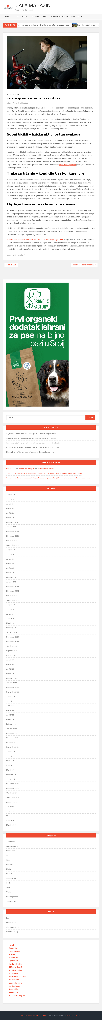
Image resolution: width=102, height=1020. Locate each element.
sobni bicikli (11, 255)
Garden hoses (14, 986)
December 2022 (12, 687)
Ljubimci (9, 864)
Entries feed (11, 922)
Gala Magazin (33, 5)
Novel (11, 945)
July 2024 (10, 609)
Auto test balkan (15, 970)
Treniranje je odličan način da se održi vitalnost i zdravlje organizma (35, 239)
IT (7, 855)
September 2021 (12, 747)
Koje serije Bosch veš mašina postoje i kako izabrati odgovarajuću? (31, 434)
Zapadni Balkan (24, 469)
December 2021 (12, 733)
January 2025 (11, 582)
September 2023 (12, 651)
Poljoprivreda (11, 878)
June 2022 (10, 706)
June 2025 (10, 559)
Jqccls (32, 469)
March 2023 (11, 673)
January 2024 (11, 632)
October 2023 (11, 646)
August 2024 (11, 605)
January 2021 (11, 779)
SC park (12, 954)
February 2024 (12, 628)
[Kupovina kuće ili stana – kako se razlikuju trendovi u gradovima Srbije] (66, 25)
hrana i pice (10, 851)
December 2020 (12, 784)
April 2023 (10, 669)
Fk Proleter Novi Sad (17, 976)
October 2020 (11, 793)
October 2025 (11, 540)
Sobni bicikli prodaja (67, 164)
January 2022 (11, 729)
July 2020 (10, 807)
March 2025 (11, 573)
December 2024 (12, 586)
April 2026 (10, 513)
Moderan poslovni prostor (83, 265)
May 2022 (10, 710)
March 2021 (11, 770)
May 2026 (10, 508)
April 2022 (10, 715)
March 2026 (11, 518)
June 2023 (10, 660)
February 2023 (12, 678)
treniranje (22, 255)
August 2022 (11, 696)
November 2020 (12, 788)
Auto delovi (77, 16)
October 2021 (11, 742)
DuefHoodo (10, 469)
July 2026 (10, 499)
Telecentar (13, 948)
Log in (8, 918)
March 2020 (11, 825)
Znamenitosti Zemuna (45, 469)
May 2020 (10, 816)
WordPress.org (12, 932)
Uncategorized (12, 897)
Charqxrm (10, 478)
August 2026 (11, 495)
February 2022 (12, 724)
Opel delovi (13, 960)
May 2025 (10, 563)
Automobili (22, 16)
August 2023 (11, 655)
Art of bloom (14, 979)
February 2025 (12, 577)
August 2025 (11, 550)
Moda (8, 869)
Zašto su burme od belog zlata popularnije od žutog (36, 478)
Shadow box (14, 992)
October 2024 (11, 595)
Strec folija (13, 989)
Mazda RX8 (12, 265)
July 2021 (10, 756)
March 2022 (11, 719)
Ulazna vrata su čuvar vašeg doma (69, 473)
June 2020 (10, 811)
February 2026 (12, 522)
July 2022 (10, 701)
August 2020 (11, 802)
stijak (9, 103)
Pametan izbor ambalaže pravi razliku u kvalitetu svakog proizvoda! (35, 25)
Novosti (9, 16)
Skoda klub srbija (15, 964)
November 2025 (12, 536)
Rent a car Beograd (17, 995)
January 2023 (11, 683)
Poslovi (36, 16)
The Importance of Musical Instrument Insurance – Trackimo (30, 473)
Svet (45, 16)
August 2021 (11, 751)
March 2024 (11, 623)
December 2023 (12, 637)
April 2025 (10, 568)
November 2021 (12, 738)
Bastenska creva (15, 983)
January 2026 (11, 527)
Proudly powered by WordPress (33, 1015)
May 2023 (10, 664)
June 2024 (10, 614)
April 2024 (10, 618)
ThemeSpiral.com (73, 1015)
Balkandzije (13, 957)
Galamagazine (14, 951)
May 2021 (10, 761)
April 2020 (10, 820)
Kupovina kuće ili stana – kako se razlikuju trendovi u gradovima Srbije (33, 443)
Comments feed (12, 927)
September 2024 (12, 600)
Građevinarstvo (59, 16)
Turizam (9, 892)
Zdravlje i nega (12, 901)
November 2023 (12, 641)
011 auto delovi (15, 967)
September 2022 (12, 692)
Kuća (9, 94)
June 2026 (10, 504)
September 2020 (12, 797)
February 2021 (12, 774)
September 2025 (12, 545)
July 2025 (10, 554)
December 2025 (12, 531)
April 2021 (10, 765)
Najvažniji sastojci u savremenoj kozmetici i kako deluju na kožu (30, 452)
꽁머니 (58, 478)
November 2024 (12, 591)
